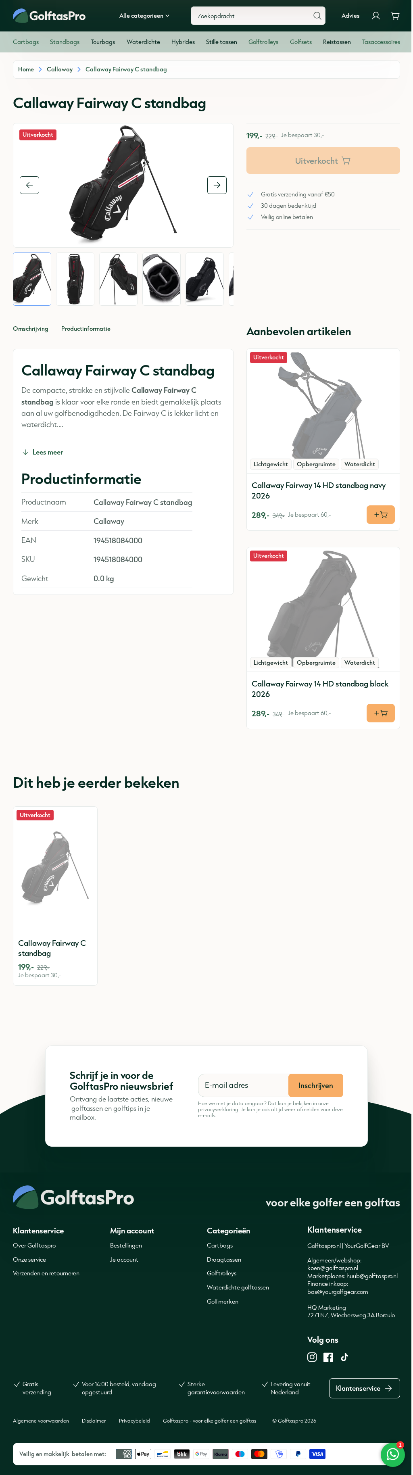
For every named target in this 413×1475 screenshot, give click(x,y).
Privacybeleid (134, 1420)
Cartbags (220, 1245)
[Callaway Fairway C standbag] (55, 869)
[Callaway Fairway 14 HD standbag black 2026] (323, 609)
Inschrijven (315, 1085)
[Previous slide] (29, 185)
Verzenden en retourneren (46, 1273)
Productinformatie (86, 328)
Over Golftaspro (34, 1245)
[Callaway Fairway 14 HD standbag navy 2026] (323, 411)
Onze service (29, 1259)
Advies (351, 15)
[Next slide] (217, 185)
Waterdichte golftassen (238, 1287)
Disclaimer (94, 1420)
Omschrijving (30, 328)
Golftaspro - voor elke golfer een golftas (209, 1420)
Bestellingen (126, 1245)
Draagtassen (224, 1259)
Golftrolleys (221, 1273)
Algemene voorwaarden (41, 1420)
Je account (124, 1259)
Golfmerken (222, 1301)
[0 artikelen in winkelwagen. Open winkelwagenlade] (395, 15)
